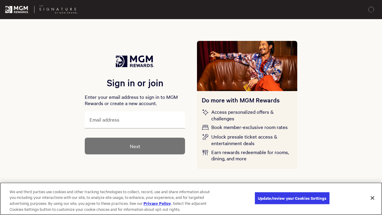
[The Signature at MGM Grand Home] (58, 9)
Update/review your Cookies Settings (292, 198)
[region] (191, 198)
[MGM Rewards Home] (17, 9)
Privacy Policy (157, 203)
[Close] (372, 198)
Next (135, 146)
